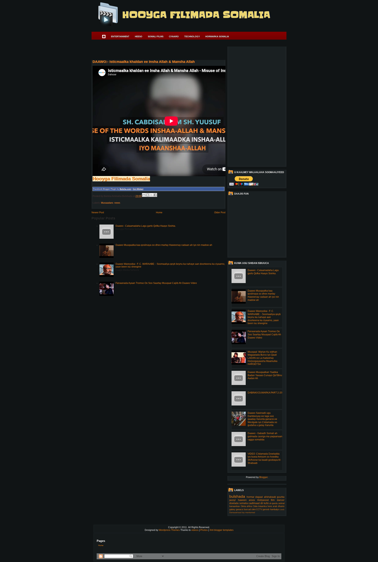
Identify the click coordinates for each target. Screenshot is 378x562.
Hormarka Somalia (217, 36)
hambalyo (274, 509)
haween (242, 500)
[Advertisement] (163, 50)
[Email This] (144, 195)
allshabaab (270, 497)
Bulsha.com (125, 189)
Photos (204, 530)
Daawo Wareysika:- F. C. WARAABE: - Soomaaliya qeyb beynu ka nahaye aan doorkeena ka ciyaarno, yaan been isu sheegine (264, 317)
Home (159, 212)
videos (195, 530)
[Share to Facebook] (155, 195)
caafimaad (254, 503)
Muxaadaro (107, 202)
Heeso (138, 36)
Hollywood (263, 500)
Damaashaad (235, 512)
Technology (192, 36)
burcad (247, 509)
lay (243, 512)
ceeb (282, 509)
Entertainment (120, 36)
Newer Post (98, 212)
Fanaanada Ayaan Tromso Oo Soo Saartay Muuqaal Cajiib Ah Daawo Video (156, 283)
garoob (266, 509)
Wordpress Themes (169, 530)
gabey (232, 509)
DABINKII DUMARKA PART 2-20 (265, 392)
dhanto (281, 506)
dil (261, 503)
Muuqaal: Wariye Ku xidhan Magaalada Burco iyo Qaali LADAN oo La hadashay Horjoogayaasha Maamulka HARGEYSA (262, 357)
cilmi (253, 509)
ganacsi (239, 509)
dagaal (259, 497)
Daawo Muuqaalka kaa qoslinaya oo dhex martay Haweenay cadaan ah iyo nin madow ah (164, 245)
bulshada (237, 496)
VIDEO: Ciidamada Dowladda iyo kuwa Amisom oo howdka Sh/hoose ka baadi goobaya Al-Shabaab (264, 458)
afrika (249, 506)
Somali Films (155, 36)
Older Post (219, 212)
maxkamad (250, 512)
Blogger (263, 477)
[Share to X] (151, 195)
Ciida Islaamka (260, 506)
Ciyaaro (174, 36)
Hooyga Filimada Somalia (196, 14)
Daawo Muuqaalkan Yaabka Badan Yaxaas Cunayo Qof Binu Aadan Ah (265, 375)
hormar (250, 497)
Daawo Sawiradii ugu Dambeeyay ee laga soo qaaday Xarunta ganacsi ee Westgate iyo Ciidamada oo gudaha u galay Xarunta (262, 419)
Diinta (243, 506)
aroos (252, 500)
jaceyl (232, 500)
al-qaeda (273, 503)
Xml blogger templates (221, 530)
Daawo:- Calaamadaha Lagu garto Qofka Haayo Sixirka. (146, 226)
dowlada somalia (238, 503)
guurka (280, 497)
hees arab (272, 506)
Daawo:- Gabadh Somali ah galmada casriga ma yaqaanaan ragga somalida (265, 436)
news (117, 202)
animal (281, 503)
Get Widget (138, 189)
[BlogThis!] (148, 195)
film (273, 500)
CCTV (259, 509)
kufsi (266, 503)
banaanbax (234, 506)
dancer (280, 500)
